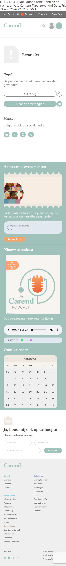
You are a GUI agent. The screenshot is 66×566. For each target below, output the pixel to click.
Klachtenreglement (50, 555)
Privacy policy (48, 551)
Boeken (7, 522)
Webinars (38, 483)
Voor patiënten (40, 503)
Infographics (9, 507)
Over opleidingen (41, 480)
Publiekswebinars (11, 518)
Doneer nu (8, 537)
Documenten (9, 534)
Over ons (7, 480)
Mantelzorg (8, 510)
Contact (42, 14)
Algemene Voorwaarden (52, 559)
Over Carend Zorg (41, 499)
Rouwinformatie (10, 514)
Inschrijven (53, 450)
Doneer (29, 14)
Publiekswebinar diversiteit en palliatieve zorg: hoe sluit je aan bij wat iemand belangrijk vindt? (31, 214)
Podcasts (7, 503)
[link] (51, 25)
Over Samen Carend (12, 530)
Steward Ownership (12, 541)
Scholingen (38, 487)
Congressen (38, 491)
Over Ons (57, 14)
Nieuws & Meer (10, 499)
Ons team (7, 483)
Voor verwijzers (40, 507)
